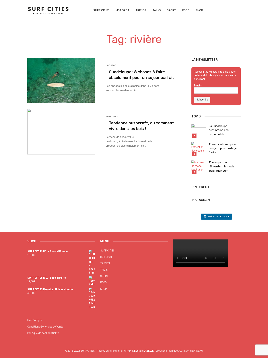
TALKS (156, 10)
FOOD (185, 10)
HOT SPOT (122, 10)
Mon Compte (34, 320)
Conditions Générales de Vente (45, 326)
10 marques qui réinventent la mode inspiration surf (221, 166)
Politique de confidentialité (43, 333)
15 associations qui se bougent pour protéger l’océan (223, 148)
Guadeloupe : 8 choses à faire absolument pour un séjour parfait (141, 74)
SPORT (171, 10)
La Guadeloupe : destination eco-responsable (219, 130)
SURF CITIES (101, 10)
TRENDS (140, 10)
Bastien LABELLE (144, 350)
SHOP (199, 10)
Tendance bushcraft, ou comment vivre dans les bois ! (141, 126)
